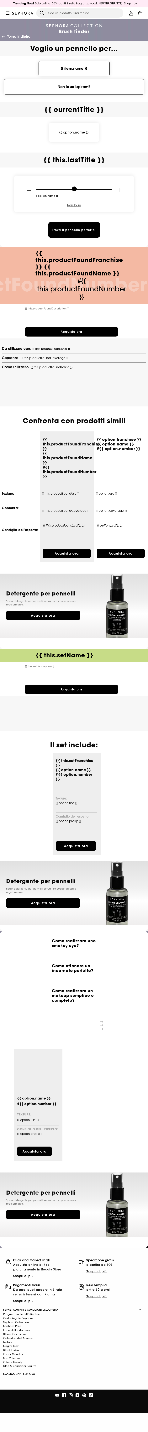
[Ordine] (140, 13)
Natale (7, 1342)
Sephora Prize (12, 1326)
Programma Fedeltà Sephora (22, 1314)
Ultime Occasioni (14, 1334)
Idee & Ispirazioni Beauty (19, 1366)
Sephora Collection (16, 1322)
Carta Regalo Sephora (18, 1318)
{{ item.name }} (74, 68)
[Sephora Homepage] (22, 13)
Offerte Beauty (12, 1362)
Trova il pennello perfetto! (74, 230)
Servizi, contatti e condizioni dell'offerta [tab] (30, 1309)
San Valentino (12, 1358)
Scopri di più (23, 1276)
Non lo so (74, 205)
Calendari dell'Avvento (18, 1338)
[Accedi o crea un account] (131, 13)
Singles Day (11, 1346)
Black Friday (11, 1350)
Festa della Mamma (16, 1330)
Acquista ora (43, 615)
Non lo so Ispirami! (74, 87)
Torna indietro (18, 36)
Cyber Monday (13, 1354)
